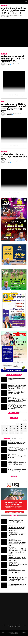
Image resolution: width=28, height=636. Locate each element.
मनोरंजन (24, 625)
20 (10, 431)
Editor (8, 16)
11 (3, 428)
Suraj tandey (9, 114)
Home (3, 625)
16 (21, 428)
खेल (16, 625)
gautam (8, 64)
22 (17, 431)
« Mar (2, 434)
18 (3, 431)
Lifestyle (11, 627)
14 (14, 428)
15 (17, 428)
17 (25, 428)
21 (14, 431)
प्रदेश (13, 625)
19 (6, 431)
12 (6, 428)
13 (10, 428)
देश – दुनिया (8, 625)
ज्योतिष (20, 625)
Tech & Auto (17, 627)
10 (25, 426)
